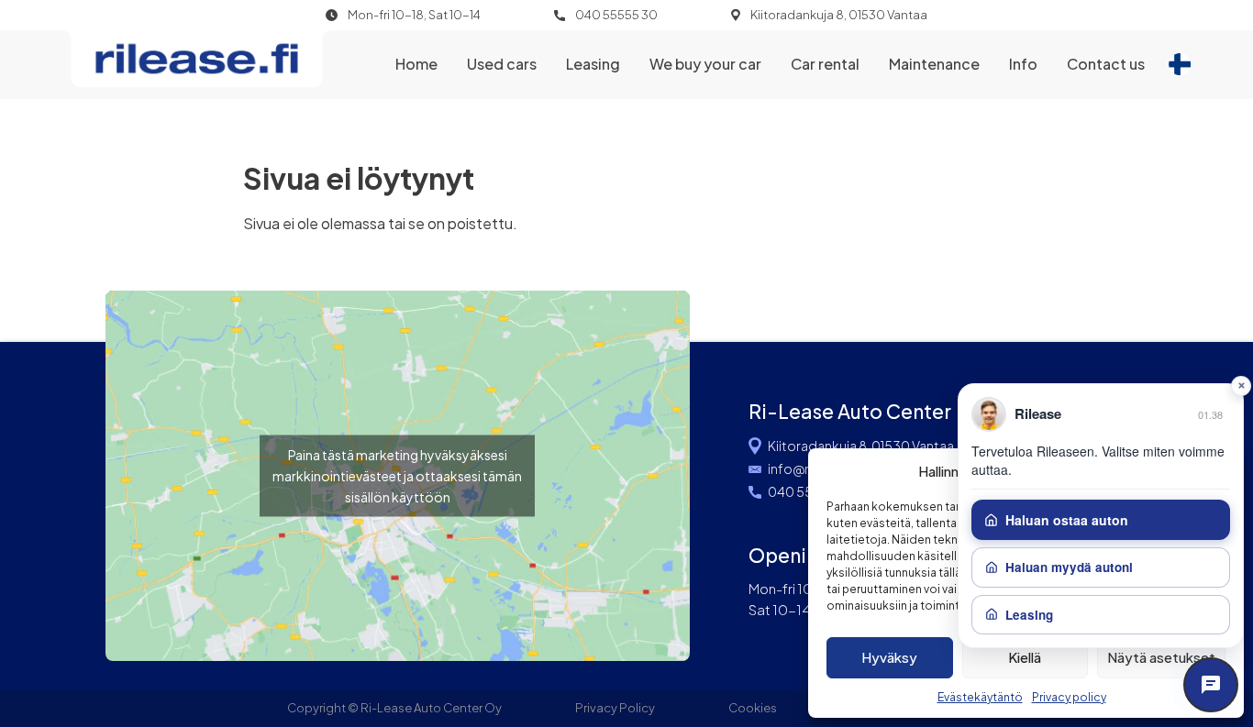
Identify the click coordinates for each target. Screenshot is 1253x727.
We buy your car (705, 63)
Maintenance (934, 63)
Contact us (1106, 63)
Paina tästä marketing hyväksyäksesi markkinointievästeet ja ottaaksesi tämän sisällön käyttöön (397, 475)
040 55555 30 (616, 15)
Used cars (502, 63)
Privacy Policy (615, 707)
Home (416, 63)
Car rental (825, 63)
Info (1023, 63)
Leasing (593, 63)
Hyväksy (889, 657)
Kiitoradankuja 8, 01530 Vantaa (838, 15)
